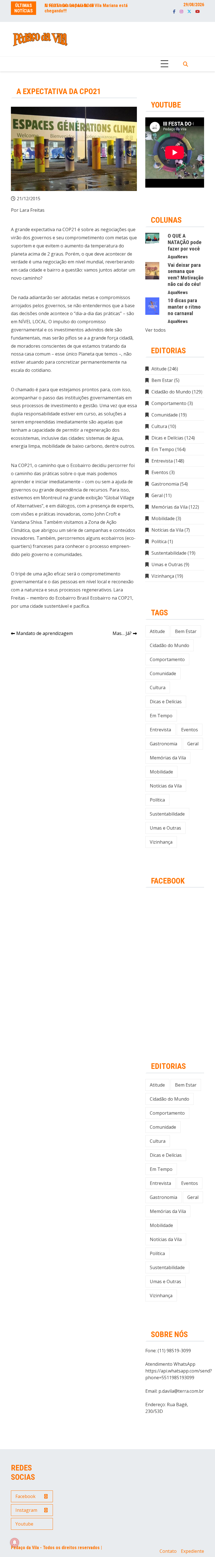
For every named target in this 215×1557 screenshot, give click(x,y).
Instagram (181, 11)
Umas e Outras (167, 564)
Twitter (189, 11)
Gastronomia (165, 484)
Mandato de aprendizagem (44, 633)
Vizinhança (162, 576)
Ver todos (155, 330)
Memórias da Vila (169, 507)
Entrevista (162, 461)
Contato (168, 1551)
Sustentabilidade (168, 553)
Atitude (159, 369)
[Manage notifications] (14, 1542)
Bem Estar (162, 380)
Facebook (174, 11)
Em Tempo (162, 449)
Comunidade (164, 415)
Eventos (159, 472)
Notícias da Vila (167, 530)
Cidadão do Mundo (171, 392)
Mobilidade (163, 518)
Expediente (192, 1551)
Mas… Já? (122, 633)
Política (159, 541)
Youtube (197, 11)
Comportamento (168, 403)
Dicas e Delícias (167, 438)
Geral (157, 495)
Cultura (159, 426)
